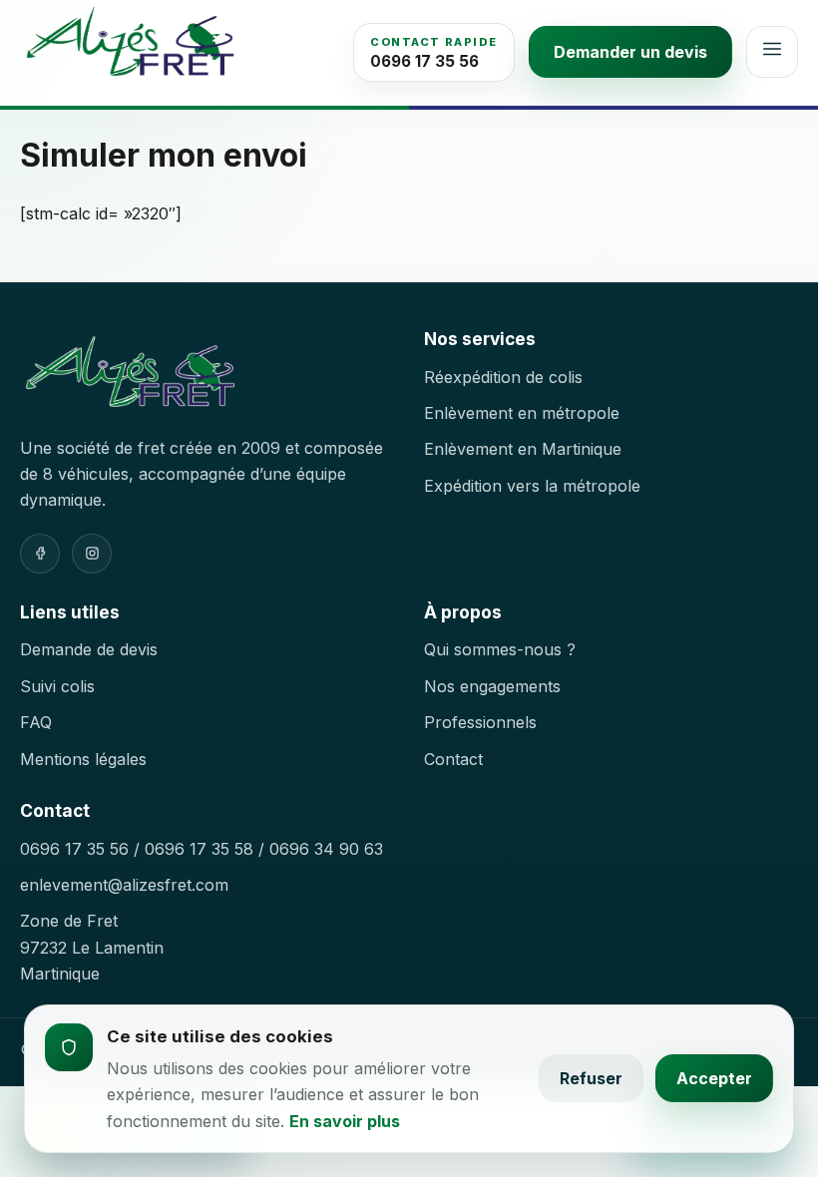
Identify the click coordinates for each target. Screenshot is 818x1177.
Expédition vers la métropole (532, 486)
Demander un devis (630, 52)
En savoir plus (344, 1121)
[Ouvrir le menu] (772, 52)
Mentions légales (83, 759)
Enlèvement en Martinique (522, 449)
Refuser (591, 1078)
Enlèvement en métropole (521, 413)
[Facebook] (40, 554)
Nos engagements (492, 686)
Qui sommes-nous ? (500, 649)
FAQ (36, 722)
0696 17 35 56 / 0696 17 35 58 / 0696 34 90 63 (201, 849)
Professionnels (480, 722)
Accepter (714, 1078)
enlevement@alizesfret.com (124, 885)
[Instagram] (92, 554)
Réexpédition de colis (503, 377)
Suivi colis (57, 686)
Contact (453, 759)
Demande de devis (89, 649)
